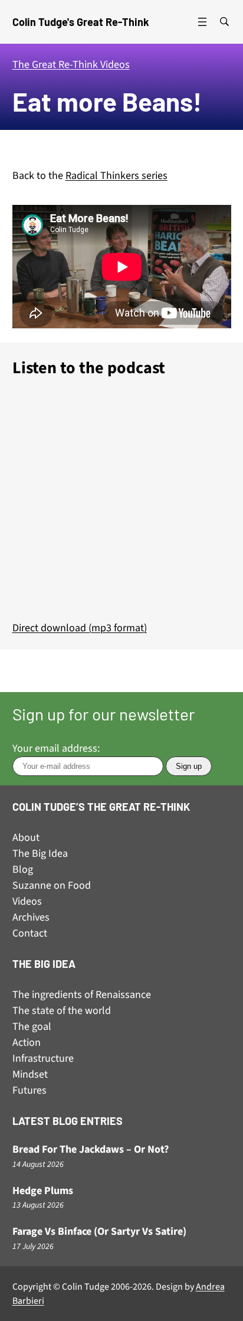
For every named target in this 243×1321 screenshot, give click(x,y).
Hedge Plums (42, 1191)
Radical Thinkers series (116, 175)
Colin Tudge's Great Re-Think (80, 21)
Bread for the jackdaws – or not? (90, 1150)
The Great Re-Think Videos (71, 64)
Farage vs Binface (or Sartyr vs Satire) (99, 1232)
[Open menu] (202, 22)
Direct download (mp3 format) (79, 628)
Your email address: (56, 748)
